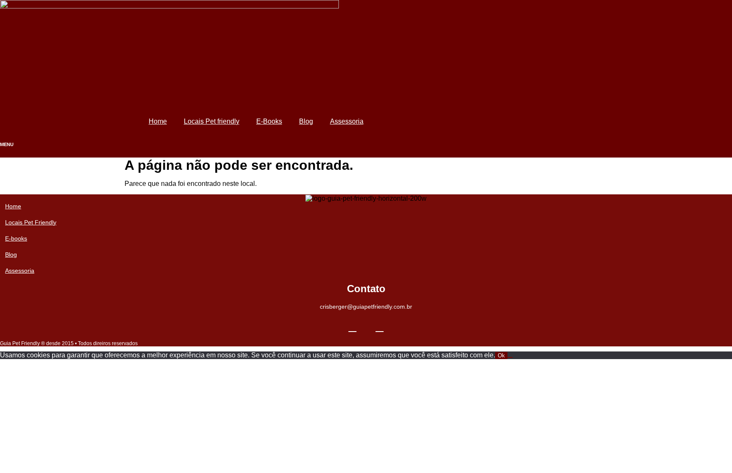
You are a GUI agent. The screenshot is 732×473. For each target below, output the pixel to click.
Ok (501, 355)
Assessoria (346, 121)
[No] (510, 357)
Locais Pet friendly (211, 121)
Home (158, 121)
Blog (306, 121)
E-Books (269, 121)
